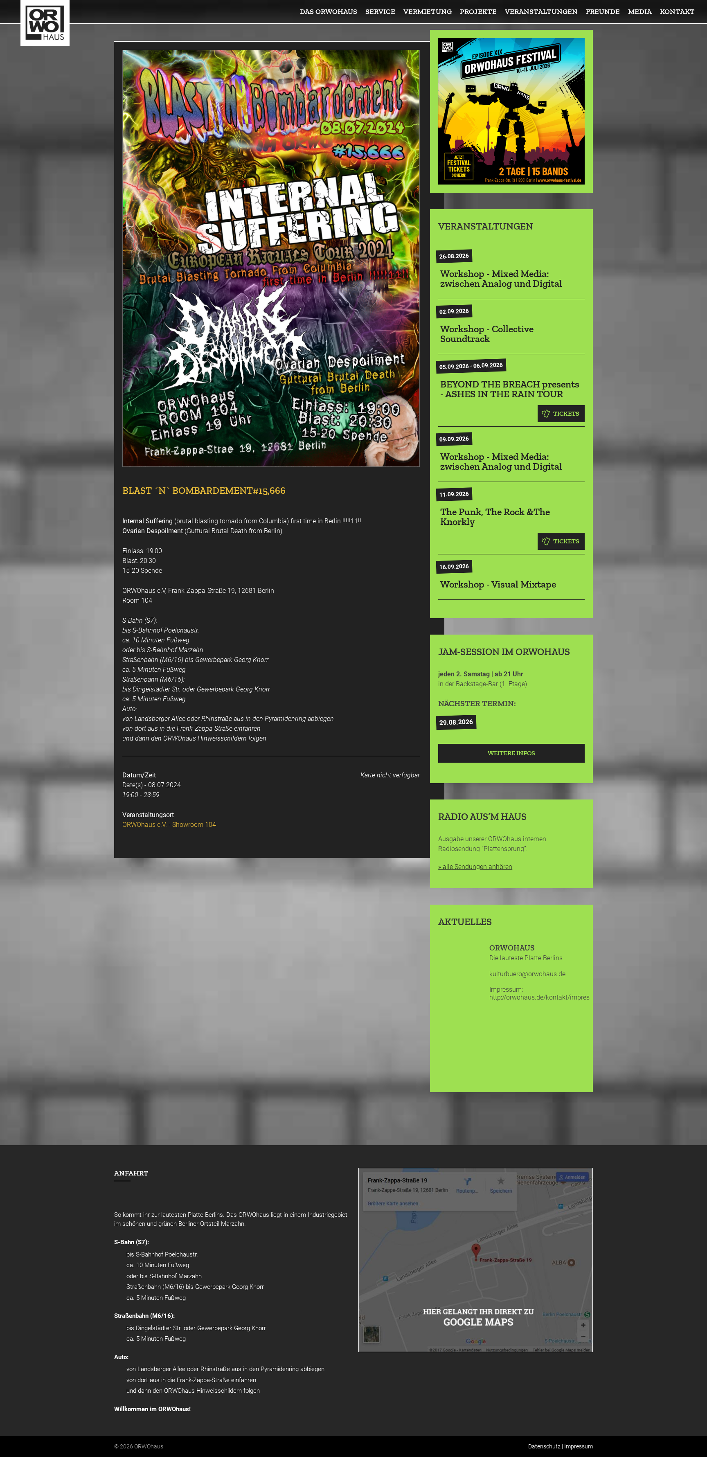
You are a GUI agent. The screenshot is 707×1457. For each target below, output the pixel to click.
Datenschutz (544, 1446)
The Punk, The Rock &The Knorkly (495, 516)
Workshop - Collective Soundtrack (487, 334)
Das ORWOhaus (328, 11)
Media (640, 11)
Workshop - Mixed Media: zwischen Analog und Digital (501, 278)
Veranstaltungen (541, 11)
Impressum (578, 1446)
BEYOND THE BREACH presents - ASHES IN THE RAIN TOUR (509, 389)
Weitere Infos (511, 753)
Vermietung (427, 11)
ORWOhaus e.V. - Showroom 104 (169, 825)
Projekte (478, 11)
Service (380, 11)
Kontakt (677, 11)
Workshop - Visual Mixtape (498, 584)
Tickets (566, 413)
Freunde (603, 11)
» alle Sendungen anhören (475, 867)
